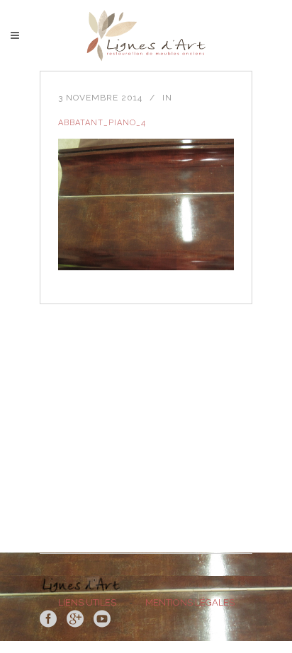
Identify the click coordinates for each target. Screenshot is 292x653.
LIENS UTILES (87, 602)
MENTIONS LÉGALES (190, 602)
